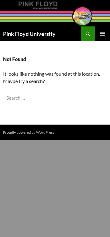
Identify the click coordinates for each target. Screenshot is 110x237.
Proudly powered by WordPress (28, 132)
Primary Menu (102, 33)
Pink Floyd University (29, 33)
